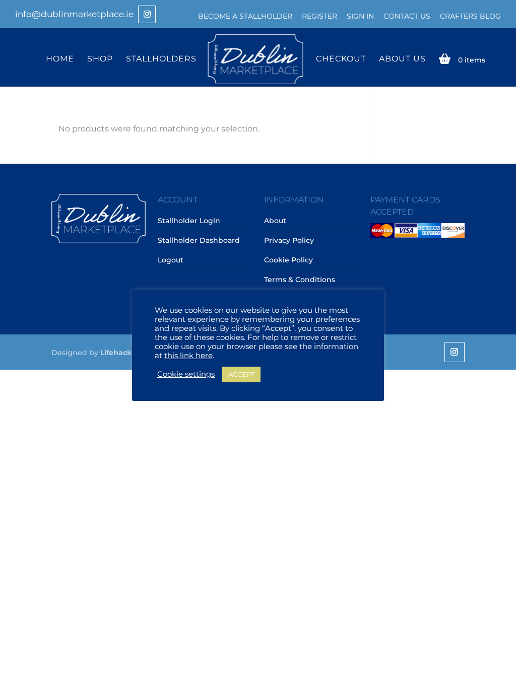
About (275, 220)
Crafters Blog (470, 16)
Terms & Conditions (299, 279)
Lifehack (116, 352)
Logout (170, 259)
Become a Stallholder (245, 16)
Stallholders (161, 59)
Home (60, 59)
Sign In (360, 16)
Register (319, 16)
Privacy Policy (289, 240)
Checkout (341, 59)
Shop (100, 59)
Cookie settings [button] (186, 374)
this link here (188, 355)
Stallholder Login (189, 220)
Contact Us (406, 16)
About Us (402, 59)
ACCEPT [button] (241, 374)
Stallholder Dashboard (199, 240)
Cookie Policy (288, 259)
